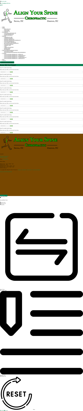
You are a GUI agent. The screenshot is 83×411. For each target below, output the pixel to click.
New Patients (5, 32)
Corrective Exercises (9, 47)
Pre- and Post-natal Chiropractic (11, 43)
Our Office (5, 3)
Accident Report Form (9, 34)
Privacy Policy (29, 169)
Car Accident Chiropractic (10, 42)
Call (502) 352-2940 (4, 195)
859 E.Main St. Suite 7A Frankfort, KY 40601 (4, 157)
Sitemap (19, 169)
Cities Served (7, 31)
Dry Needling (7, 49)
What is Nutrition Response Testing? (10, 50)
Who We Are (6, 30)
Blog (3, 59)
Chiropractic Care (8, 37)
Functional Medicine (8, 44)
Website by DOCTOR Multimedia (6, 171)
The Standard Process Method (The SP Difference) (15, 52)
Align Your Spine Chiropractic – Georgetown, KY (14, 55)
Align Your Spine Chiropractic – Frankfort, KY (14, 56)
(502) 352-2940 (3, 1)
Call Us (2, 410)
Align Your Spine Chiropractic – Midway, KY (13, 54)
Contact (4, 60)
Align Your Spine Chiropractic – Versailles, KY (14, 58)
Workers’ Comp (7, 45)
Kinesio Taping (7, 48)
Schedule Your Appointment (7, 62)
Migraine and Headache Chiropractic (12, 40)
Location (4, 53)
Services (4, 36)
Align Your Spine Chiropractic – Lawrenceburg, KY (15, 57)
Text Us (6, 410)
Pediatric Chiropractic (9, 39)
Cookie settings (2, 196)
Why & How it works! (8, 51)
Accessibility (24, 169)
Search (11, 78)
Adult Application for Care (10, 33)
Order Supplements (8, 35)
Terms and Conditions (36, 169)
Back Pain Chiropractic (9, 41)
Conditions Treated (8, 38)
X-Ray (5, 46)
